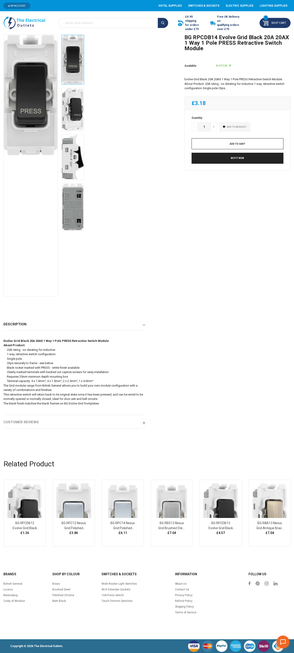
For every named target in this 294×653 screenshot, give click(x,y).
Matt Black (59, 601)
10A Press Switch (113, 595)
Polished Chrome (63, 595)
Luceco (8, 589)
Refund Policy (183, 601)
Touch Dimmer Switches (117, 601)
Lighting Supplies (273, 5)
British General (12, 583)
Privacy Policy (183, 595)
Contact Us (182, 589)
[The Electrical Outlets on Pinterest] (258, 584)
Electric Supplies (239, 5)
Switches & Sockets (203, 5)
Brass (56, 583)
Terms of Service (185, 612)
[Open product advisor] (283, 642)
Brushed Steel (61, 589)
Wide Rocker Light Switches (119, 583)
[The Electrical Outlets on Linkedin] (275, 584)
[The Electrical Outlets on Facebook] (250, 584)
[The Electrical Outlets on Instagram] (267, 584)
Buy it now (237, 158)
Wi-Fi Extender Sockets (116, 589)
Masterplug (10, 595)
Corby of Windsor (14, 601)
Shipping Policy (184, 606)
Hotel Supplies (170, 5)
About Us (181, 583)
